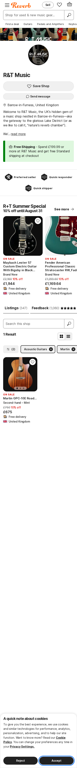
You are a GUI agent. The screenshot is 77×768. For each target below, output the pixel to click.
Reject (20, 760)
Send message (40, 96)
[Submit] (69, 323)
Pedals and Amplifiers (50, 24)
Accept (56, 760)
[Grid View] (61, 336)
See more (61, 209)
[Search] (69, 15)
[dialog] (38, 740)
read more (18, 134)
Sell (47, 5)
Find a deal (12, 24)
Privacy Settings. (22, 746)
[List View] (68, 336)
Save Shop (41, 86)
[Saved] (59, 4)
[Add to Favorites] (38, 221)
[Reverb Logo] (21, 5)
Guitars (27, 24)
